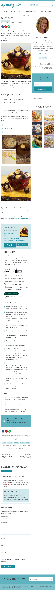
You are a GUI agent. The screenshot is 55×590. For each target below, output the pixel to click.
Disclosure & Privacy (17, 587)
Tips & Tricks (46, 11)
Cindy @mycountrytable (11, 491)
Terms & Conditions (6, 587)
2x (18, 271)
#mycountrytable (10, 424)
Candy (4, 442)
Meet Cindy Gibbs (16, 11)
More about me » (43, 53)
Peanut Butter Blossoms (25, 456)
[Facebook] (31, 5)
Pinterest (16, 218)
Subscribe (42, 89)
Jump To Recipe (5, 20)
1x (15, 271)
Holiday (22, 442)
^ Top (2, 586)
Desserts (16, 442)
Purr (53, 586)
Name (3, 538)
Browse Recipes (32, 11)
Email (3, 545)
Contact (22, 15)
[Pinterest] (34, 5)
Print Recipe (10, 245)
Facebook (11, 218)
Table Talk (32, 15)
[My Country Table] (11, 5)
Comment (4, 522)
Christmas (10, 442)
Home (5, 11)
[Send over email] (8, 26)
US (7, 271)
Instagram (25, 218)
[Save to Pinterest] (5, 26)
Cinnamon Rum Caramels (6, 456)
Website (3, 552)
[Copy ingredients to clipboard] (16, 269)
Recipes (27, 442)
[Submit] (52, 5)
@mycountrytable (12, 422)
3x (21, 271)
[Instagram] (37, 5)
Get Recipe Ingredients (12, 293)
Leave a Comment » (19, 448)
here (5, 204)
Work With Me (25, 586)
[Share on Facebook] (2, 26)
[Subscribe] (51, 579)
